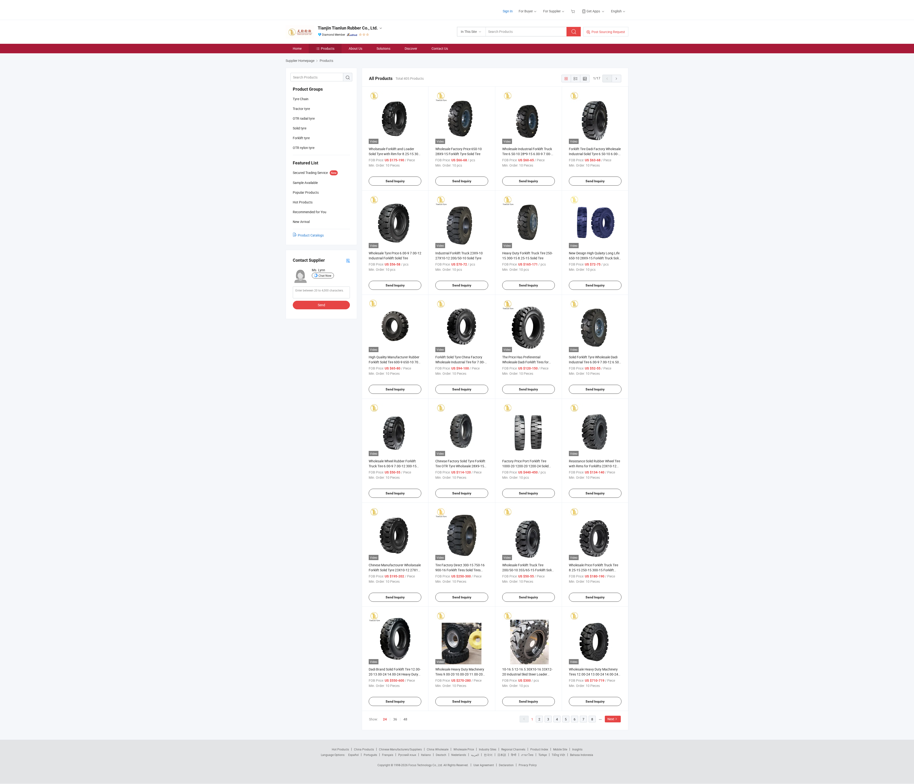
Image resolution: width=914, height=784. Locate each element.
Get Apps (593, 11)
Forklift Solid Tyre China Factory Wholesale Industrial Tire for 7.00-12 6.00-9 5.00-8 (460, 362)
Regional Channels (513, 749)
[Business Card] (348, 260)
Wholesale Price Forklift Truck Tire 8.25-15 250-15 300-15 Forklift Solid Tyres (593, 570)
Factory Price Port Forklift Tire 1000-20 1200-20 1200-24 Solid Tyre (525, 466)
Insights (577, 749)
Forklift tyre (301, 138)
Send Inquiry (395, 181)
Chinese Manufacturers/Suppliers (400, 749)
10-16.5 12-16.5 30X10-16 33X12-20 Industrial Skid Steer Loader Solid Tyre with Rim (527, 674)
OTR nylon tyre (303, 147)
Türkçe (542, 755)
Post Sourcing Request (608, 32)
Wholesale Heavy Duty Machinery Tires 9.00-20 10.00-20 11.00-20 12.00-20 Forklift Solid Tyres (459, 674)
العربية (475, 755)
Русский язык (407, 755)
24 (385, 719)
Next (610, 719)
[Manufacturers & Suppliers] (316, 9)
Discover (411, 48)
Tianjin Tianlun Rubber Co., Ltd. (348, 27)
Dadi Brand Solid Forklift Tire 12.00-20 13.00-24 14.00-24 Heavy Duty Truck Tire (395, 674)
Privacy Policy (528, 765)
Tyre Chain (300, 99)
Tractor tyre (301, 108)
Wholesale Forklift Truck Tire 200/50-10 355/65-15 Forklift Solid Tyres (527, 570)
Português (370, 755)
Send (321, 305)
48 (405, 719)
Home (297, 48)
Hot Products (340, 749)
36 (395, 719)
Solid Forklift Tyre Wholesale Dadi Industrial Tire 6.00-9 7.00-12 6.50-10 (594, 362)
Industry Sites (487, 749)
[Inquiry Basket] (573, 11)
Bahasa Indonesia (581, 755)
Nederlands (458, 755)
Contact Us (440, 48)
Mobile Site (560, 749)
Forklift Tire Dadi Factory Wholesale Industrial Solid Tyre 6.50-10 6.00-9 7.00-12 (595, 154)
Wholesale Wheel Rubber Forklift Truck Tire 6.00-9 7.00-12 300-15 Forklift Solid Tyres (393, 466)
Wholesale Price (463, 749)
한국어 (488, 755)
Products (327, 48)
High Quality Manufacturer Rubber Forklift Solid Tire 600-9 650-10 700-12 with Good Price (395, 362)
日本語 (501, 755)
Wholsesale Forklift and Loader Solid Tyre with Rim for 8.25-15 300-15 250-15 (395, 154)
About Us (355, 48)
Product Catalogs (311, 235)
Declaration (506, 765)
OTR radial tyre (304, 118)
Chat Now (324, 275)
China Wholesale (437, 749)
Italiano (426, 755)
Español (353, 755)
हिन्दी (513, 755)
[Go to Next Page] (616, 78)
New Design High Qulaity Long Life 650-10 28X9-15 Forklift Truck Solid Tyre (595, 258)
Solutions (383, 48)
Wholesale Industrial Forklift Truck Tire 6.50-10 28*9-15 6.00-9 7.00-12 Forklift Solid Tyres (528, 154)
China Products (364, 749)
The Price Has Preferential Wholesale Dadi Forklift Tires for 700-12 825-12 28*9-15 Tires (525, 362)
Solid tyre (299, 128)
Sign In (508, 11)
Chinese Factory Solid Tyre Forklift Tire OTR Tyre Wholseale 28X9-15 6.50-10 (460, 466)
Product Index (539, 749)
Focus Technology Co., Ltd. (425, 765)
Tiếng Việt (558, 755)
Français (387, 755)
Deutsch (441, 755)
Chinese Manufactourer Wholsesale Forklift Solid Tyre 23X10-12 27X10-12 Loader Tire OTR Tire (395, 570)
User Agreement (483, 765)
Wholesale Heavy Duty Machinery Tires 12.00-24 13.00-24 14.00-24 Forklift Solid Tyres (593, 674)
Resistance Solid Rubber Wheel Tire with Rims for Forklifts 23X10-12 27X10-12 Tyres (594, 466)
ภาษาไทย (527, 755)
